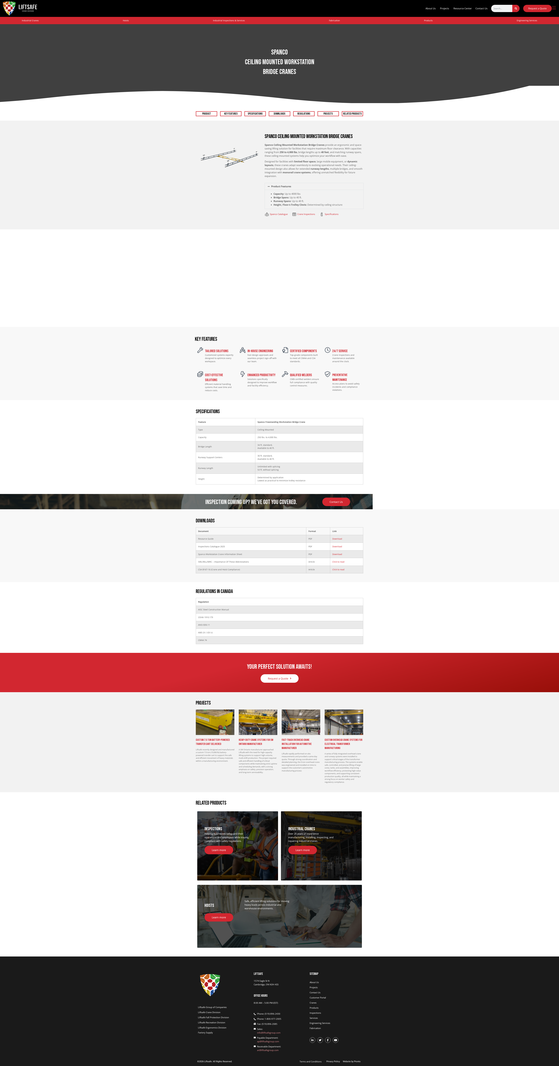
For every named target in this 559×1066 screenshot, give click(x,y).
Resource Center (462, 8)
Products (428, 20)
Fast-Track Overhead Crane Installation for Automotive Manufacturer (297, 744)
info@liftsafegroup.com (269, 1032)
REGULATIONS (303, 113)
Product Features (281, 186)
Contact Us (481, 8)
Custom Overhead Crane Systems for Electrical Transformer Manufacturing (343, 744)
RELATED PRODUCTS (352, 113)
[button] (314, 186)
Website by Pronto (352, 1061)
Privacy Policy (333, 1061)
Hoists (126, 20)
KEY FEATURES (231, 113)
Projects (444, 8)
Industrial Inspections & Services (229, 20)
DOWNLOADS (279, 113)
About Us (431, 8)
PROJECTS (328, 113)
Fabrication (334, 20)
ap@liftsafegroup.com (268, 1041)
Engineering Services (527, 20)
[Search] (516, 8)
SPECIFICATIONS (255, 113)
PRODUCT (206, 113)
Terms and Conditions (311, 1061)
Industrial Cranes (30, 20)
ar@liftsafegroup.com (268, 1050)
